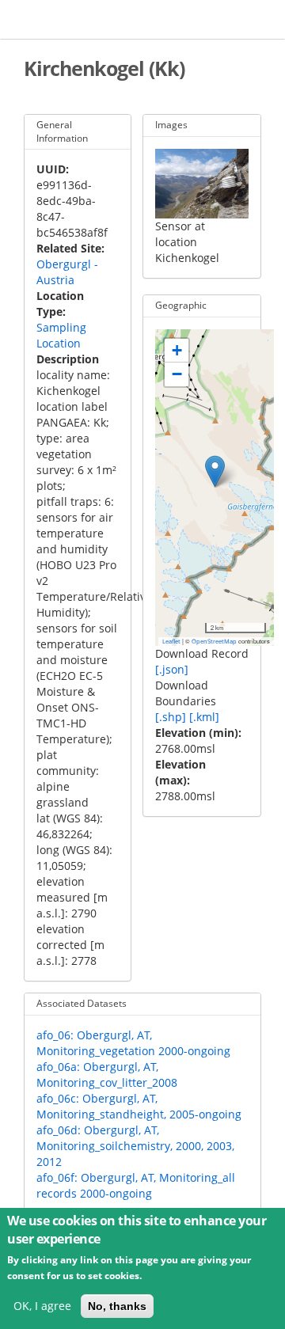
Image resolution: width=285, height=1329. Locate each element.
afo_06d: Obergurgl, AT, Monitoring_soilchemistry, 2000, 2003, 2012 (135, 1145)
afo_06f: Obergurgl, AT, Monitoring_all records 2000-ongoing (135, 1185)
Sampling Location (61, 335)
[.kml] (204, 716)
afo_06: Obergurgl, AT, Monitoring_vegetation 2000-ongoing (133, 1042)
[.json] (171, 669)
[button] (215, 471)
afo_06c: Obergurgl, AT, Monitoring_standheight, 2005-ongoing (138, 1106)
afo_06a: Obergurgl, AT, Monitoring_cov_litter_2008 (106, 1074)
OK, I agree (42, 1305)
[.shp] (170, 716)
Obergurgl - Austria (67, 271)
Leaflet (171, 641)
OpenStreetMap (214, 641)
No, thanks (117, 1306)
